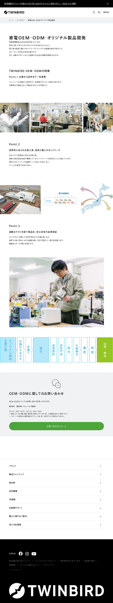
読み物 (12, 482)
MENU (106, 12)
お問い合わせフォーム (56, 426)
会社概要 (13, 491)
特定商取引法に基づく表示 (70, 561)
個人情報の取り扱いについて (19, 561)
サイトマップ (49, 565)
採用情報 (12, 565)
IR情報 (12, 499)
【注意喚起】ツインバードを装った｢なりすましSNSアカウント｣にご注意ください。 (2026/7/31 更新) (40, 3)
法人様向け (21, 20)
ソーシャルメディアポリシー (45, 561)
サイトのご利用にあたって (30, 565)
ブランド (12, 466)
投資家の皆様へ (90, 561)
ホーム (11, 20)
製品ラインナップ (16, 474)
